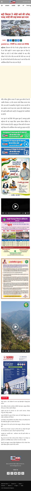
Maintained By (7, 488)
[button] (15, 207)
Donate (20, 484)
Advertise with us (4, 484)
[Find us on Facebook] (8, 473)
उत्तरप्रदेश (13, 6)
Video (22, 485)
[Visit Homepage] (12, 1)
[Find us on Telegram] (19, 473)
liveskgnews (12, 488)
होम (2, 6)
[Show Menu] (1, 2)
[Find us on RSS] (22, 473)
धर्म (23, 6)
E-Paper (16, 485)
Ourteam (3, 485)
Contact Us (13, 484)
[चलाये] (3, 213)
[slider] (14, 213)
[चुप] (25, 213)
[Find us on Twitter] (11, 473)
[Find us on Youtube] (15, 473)
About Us (10, 485)
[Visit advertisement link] (15, 11)
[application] (15, 206)
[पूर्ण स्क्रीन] (28, 213)
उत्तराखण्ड (7, 6)
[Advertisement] (15, 82)
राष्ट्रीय (19, 6)
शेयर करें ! (4, 40)
